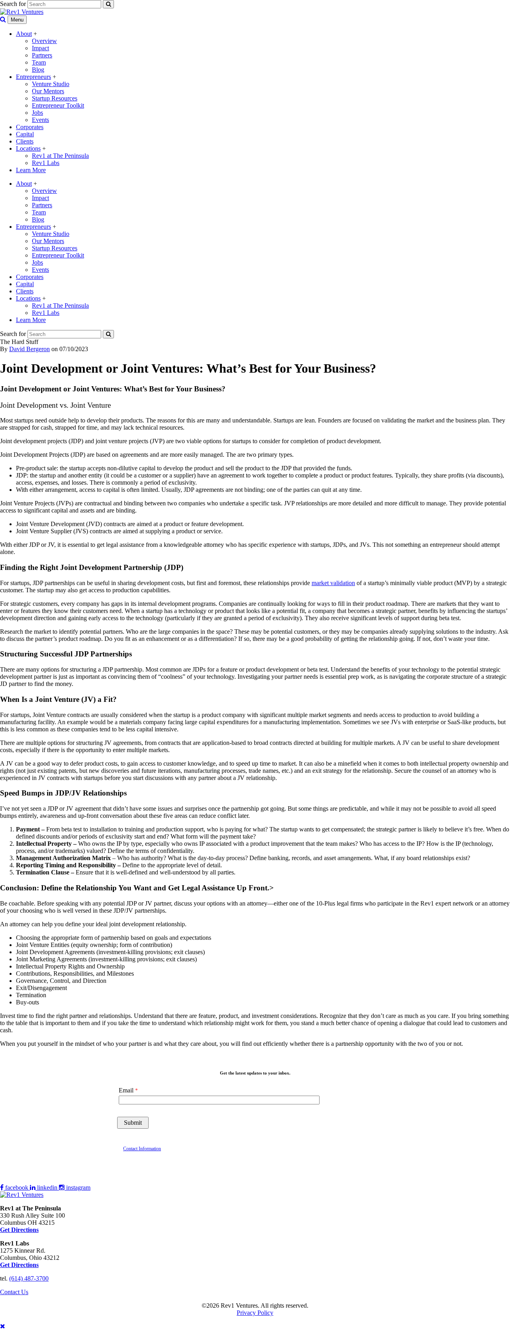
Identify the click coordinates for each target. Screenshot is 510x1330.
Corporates (29, 127)
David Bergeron (29, 349)
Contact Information (142, 1148)
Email (126, 1090)
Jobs (37, 112)
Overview (44, 40)
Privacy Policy (255, 1312)
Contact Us (14, 1292)
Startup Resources (54, 98)
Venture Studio (50, 84)
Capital (25, 134)
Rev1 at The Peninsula (60, 155)
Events (40, 119)
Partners (42, 55)
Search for (13, 3)
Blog (38, 69)
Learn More (31, 170)
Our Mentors (48, 91)
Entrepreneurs (33, 76)
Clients (24, 141)
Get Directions (19, 1264)
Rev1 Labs (45, 162)
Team (39, 62)
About (24, 33)
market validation (333, 583)
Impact (40, 48)
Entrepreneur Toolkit (58, 105)
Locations (28, 148)
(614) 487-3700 (29, 1278)
